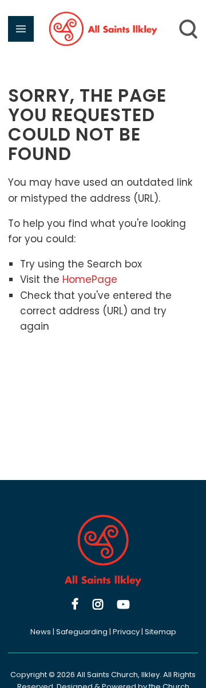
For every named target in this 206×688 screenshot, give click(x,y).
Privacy (126, 631)
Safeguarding (82, 631)
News (40, 631)
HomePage (89, 279)
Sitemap (160, 631)
